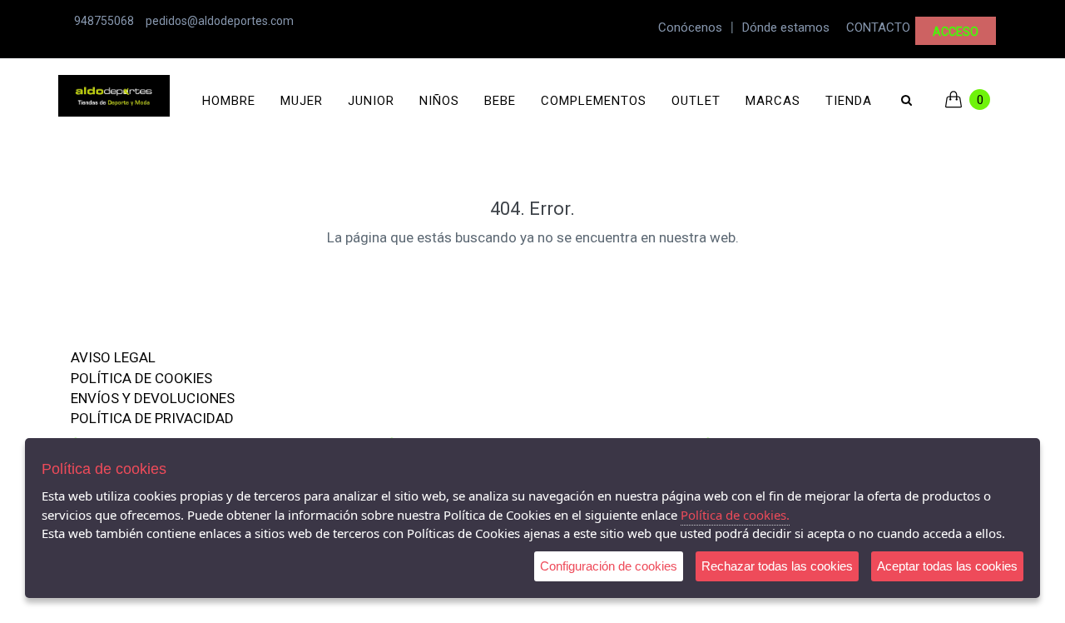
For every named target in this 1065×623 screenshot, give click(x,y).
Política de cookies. (735, 514)
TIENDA (848, 100)
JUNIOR (371, 100)
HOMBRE (228, 100)
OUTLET (696, 100)
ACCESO (955, 31)
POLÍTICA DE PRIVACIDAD (152, 418)
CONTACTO (878, 27)
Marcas (773, 100)
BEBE (500, 100)
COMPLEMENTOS (593, 100)
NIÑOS (439, 100)
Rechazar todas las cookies (777, 566)
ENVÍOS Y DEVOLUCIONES (153, 398)
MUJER (301, 100)
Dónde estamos (786, 27)
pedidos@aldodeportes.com (220, 20)
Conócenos (690, 27)
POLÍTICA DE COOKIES (141, 378)
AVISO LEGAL (113, 357)
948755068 (104, 20)
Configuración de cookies (608, 566)
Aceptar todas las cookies (947, 566)
